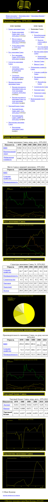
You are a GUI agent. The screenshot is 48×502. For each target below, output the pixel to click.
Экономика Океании (37, 16)
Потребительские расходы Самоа (40, 36)
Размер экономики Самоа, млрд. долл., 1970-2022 (18, 34)
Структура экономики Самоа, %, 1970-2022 (18, 68)
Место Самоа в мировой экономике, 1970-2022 (18, 40)
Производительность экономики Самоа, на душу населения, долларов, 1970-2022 (19, 89)
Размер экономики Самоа (17, 29)
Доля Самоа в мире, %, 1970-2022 (18, 46)
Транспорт (7, 287)
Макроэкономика (11, 16)
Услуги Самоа (38, 96)
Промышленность (10, 182)
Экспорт (6, 405)
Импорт (6, 408)
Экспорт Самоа (39, 61)
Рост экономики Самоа (16, 52)
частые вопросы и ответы (11, 495)
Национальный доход (9, 153)
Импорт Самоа (39, 64)
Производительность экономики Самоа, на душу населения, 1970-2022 (19, 100)
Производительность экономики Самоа (15, 83)
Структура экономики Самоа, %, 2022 (18, 77)
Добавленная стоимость (8, 158)
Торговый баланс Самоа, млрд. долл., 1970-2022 (18, 111)
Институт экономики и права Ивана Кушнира (21, 501)
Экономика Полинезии (13, 18)
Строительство (9, 280)
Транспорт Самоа (40, 93)
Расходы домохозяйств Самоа (42, 42)
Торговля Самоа (39, 90)
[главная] (24, 9)
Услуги (6, 291)
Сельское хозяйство (7, 177)
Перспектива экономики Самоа (18, 128)
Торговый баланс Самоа (16, 106)
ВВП (5, 148)
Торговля (7, 283)
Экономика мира (24, 16)
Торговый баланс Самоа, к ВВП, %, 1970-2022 (17, 117)
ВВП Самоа (34, 32)
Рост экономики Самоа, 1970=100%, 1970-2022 (18, 57)
